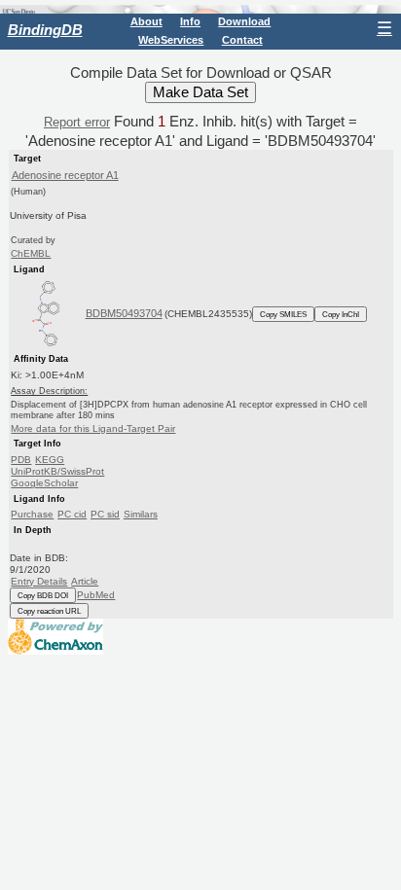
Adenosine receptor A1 (65, 175)
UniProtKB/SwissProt (57, 471)
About (146, 21)
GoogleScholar (44, 483)
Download (244, 21)
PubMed (96, 594)
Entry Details (39, 581)
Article (84, 581)
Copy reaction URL (49, 611)
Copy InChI (340, 314)
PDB (21, 459)
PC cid (72, 514)
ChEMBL (31, 253)
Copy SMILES (283, 314)
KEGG (49, 459)
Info (190, 21)
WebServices (170, 40)
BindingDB (45, 29)
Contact (242, 40)
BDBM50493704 (124, 313)
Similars (141, 514)
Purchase (32, 514)
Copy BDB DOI (43, 595)
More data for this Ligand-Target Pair (93, 428)
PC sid (105, 514)
